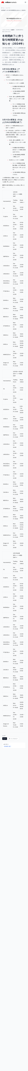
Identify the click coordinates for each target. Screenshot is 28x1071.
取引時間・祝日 (7, 746)
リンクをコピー (14, 738)
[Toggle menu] (25, 2)
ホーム (2, 7)
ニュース (8, 7)
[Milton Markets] (9, 2)
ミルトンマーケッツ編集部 (8, 29)
